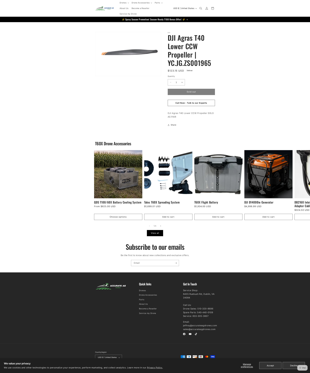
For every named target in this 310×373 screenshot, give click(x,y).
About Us (143, 304)
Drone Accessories (148, 295)
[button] (124, 3)
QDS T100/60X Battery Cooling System (117, 202)
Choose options (118, 217)
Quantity (171, 76)
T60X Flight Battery (206, 202)
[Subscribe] (176, 263)
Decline (294, 365)
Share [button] (173, 125)
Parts (141, 299)
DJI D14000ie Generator (258, 202)
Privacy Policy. (155, 367)
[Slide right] (160, 226)
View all (155, 233)
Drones (142, 290)
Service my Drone (147, 313)
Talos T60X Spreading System (162, 202)
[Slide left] (149, 226)
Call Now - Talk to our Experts (191, 103)
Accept (270, 365)
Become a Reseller (148, 309)
